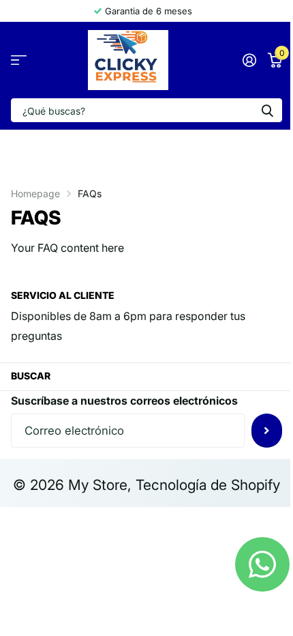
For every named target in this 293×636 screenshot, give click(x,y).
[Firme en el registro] (249, 60)
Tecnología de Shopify (208, 484)
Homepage (35, 193)
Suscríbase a (266, 431)
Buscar (30, 375)
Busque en (267, 110)
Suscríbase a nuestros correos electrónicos (124, 400)
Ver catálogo (19, 60)
